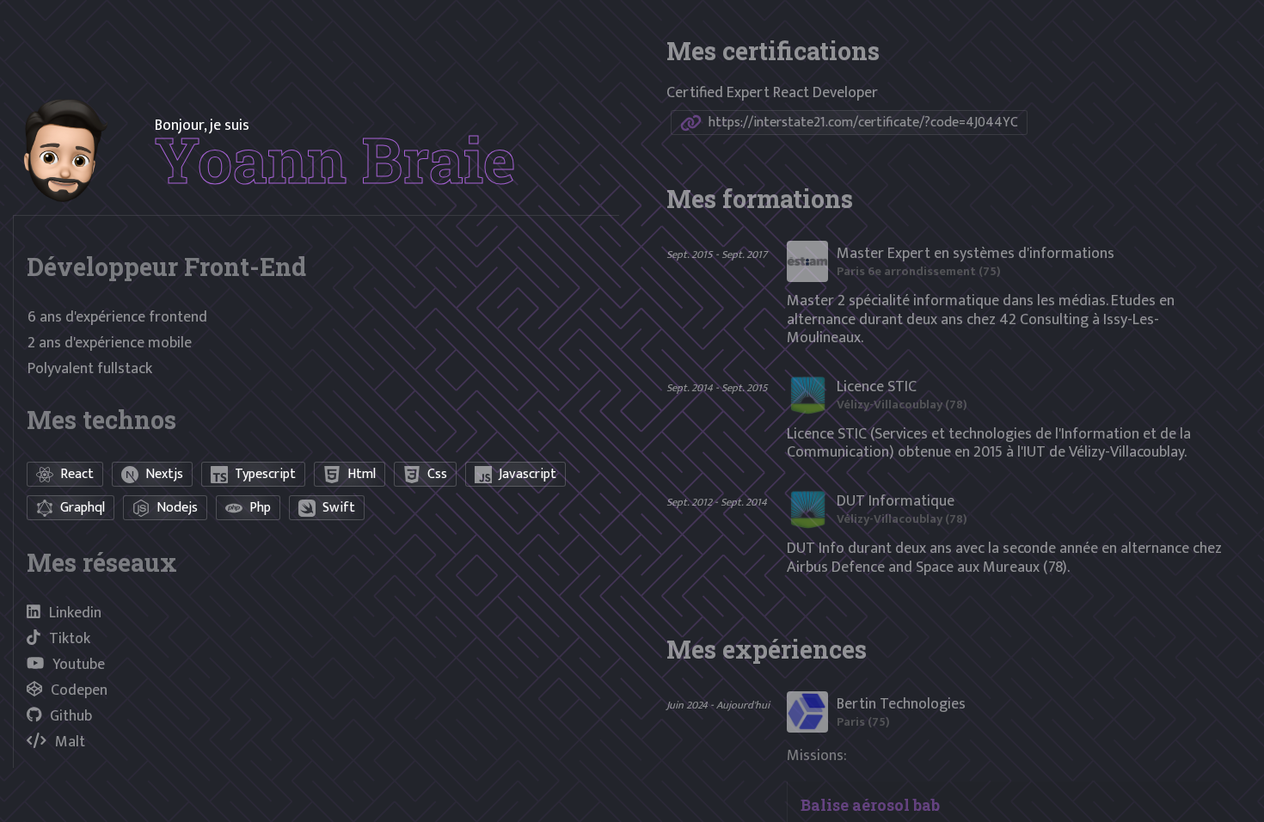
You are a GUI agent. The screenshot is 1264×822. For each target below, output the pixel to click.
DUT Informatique (895, 501)
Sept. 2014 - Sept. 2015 (717, 388)
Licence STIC (877, 387)
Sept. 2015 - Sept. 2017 (716, 255)
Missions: (817, 756)
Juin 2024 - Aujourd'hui (718, 705)
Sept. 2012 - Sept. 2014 (716, 503)
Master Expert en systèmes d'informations (975, 254)
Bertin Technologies (901, 704)
